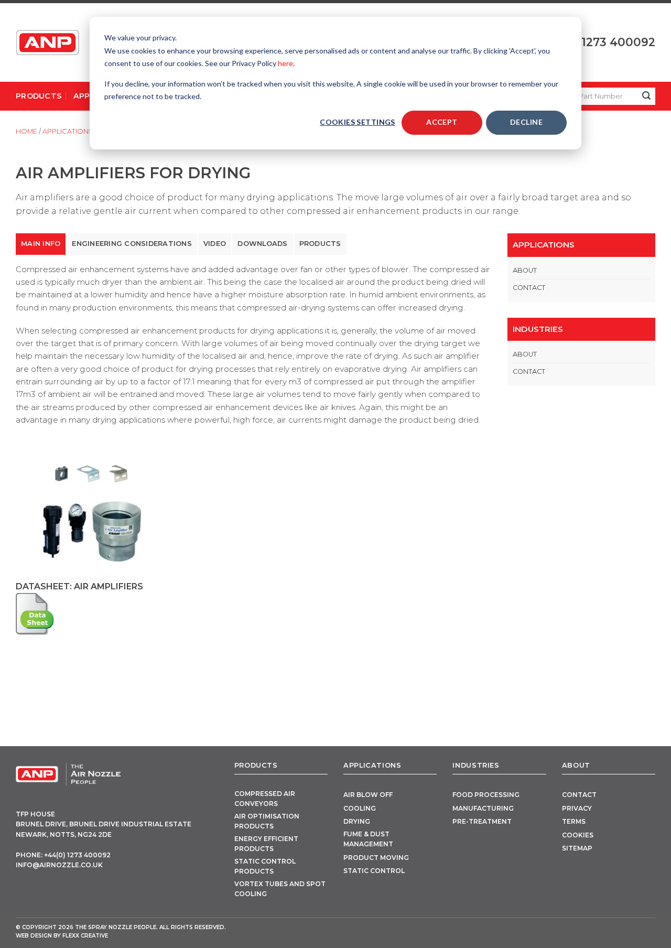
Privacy (577, 808)
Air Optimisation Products (266, 821)
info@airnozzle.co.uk (59, 865)
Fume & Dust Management (368, 839)
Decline (526, 121)
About (525, 270)
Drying (356, 821)
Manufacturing (483, 808)
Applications (67, 131)
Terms (574, 821)
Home (26, 131)
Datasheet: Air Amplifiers (79, 586)
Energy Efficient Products (266, 844)
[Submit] (646, 96)
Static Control (374, 871)
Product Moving (376, 857)
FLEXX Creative (85, 935)
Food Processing (486, 795)
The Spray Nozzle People (115, 927)
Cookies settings (357, 121)
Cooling (359, 808)
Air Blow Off (368, 795)
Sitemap (577, 848)
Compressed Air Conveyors (264, 798)
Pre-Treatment (482, 821)
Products (38, 96)
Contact (529, 288)
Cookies (577, 835)
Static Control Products (265, 866)
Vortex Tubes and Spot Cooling (280, 889)
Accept (442, 121)
